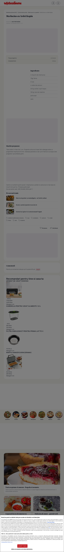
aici (49, 527)
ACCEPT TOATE (22, 546)
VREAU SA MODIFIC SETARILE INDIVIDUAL (22, 549)
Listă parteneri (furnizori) (6, 542)
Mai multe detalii (50, 522)
